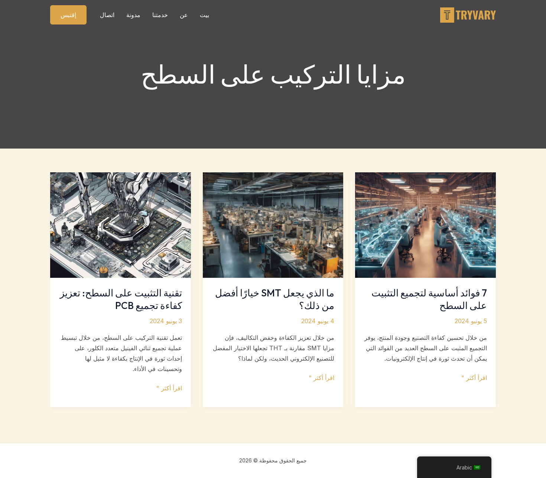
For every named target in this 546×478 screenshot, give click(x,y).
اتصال (107, 15)
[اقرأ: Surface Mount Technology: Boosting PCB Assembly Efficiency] (120, 224)
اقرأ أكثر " (474, 378)
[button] (68, 15)
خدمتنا (160, 15)
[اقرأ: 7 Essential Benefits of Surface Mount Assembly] (425, 224)
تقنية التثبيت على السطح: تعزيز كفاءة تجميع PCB (121, 299)
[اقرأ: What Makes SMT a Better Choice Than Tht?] (273, 224)
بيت (204, 15)
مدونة (133, 15)
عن (184, 15)
